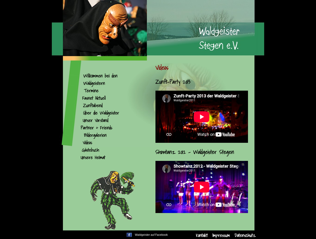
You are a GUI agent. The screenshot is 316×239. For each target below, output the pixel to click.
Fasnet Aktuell (94, 98)
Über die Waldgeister (101, 113)
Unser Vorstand (95, 120)
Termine (91, 90)
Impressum (221, 235)
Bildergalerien (95, 135)
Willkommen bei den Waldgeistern (100, 79)
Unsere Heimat (93, 157)
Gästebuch (90, 150)
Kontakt (202, 235)
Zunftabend (92, 105)
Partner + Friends (96, 127)
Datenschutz (245, 235)
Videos (87, 142)
